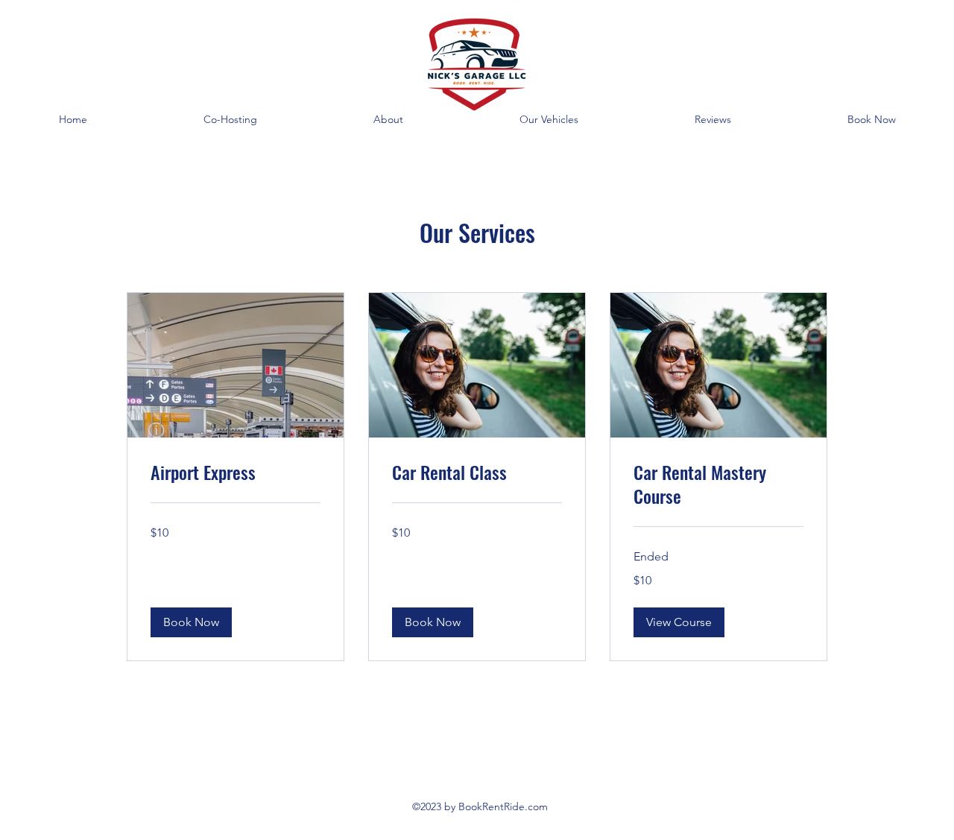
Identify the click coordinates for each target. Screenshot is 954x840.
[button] (191, 622)
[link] (235, 472)
